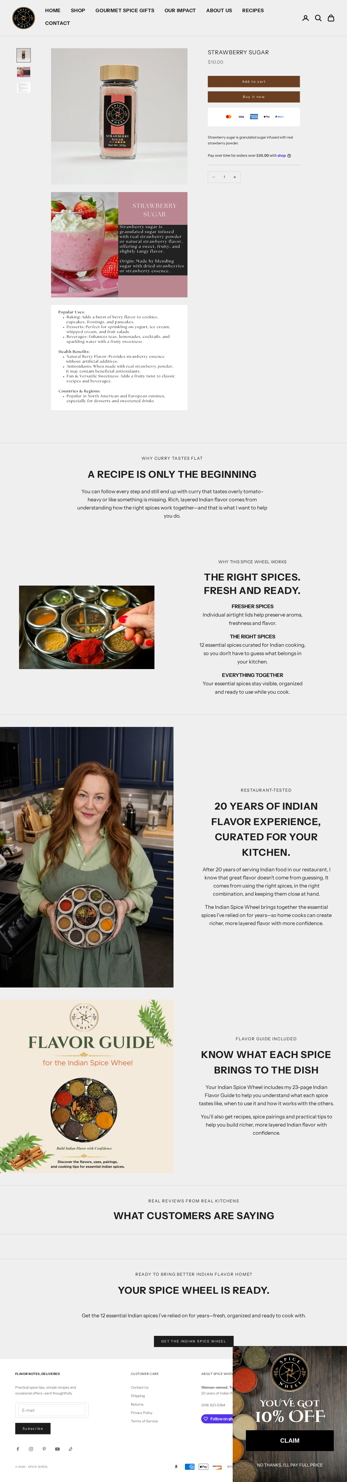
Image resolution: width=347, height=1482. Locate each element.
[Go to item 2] (24, 72)
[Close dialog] (340, 1352)
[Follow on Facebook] (17, 1449)
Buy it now (254, 97)
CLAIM (289, 1440)
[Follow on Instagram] (31, 1449)
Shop (78, 10)
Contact (57, 23)
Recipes (253, 10)
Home (53, 10)
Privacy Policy (141, 1412)
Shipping (138, 1395)
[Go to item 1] (24, 55)
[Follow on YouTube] (57, 1449)
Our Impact (180, 10)
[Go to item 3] (24, 87)
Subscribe (33, 1428)
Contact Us (140, 1387)
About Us (219, 10)
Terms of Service (144, 1421)
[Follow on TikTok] (70, 1449)
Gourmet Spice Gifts (125, 10)
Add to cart (254, 81)
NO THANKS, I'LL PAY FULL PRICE (290, 1465)
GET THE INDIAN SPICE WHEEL (193, 1341)
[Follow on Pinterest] (44, 1449)
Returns (137, 1404)
